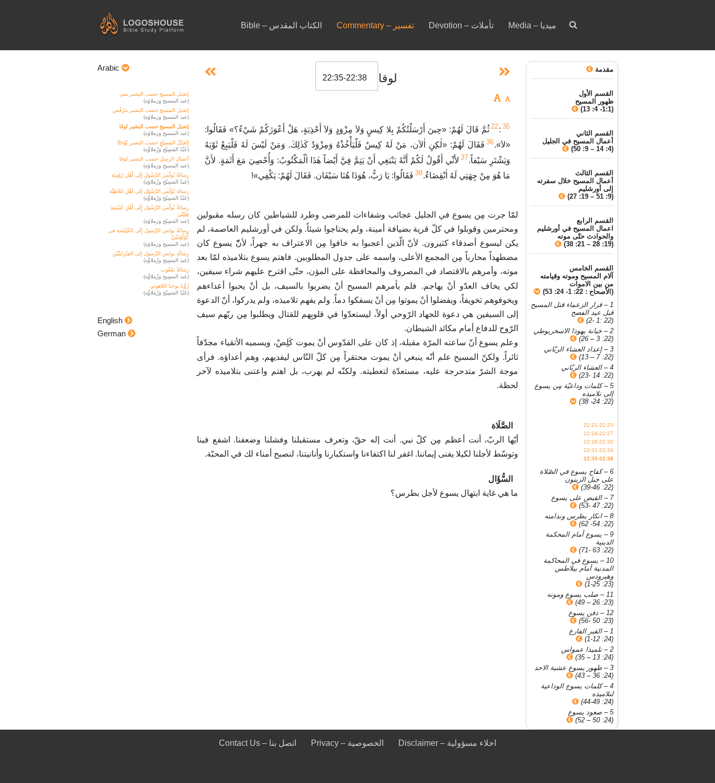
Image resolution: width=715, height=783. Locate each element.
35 (506, 126)
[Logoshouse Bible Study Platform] (160, 25)
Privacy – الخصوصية (347, 743)
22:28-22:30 (598, 442)
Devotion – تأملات (461, 25)
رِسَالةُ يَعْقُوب (175, 270)
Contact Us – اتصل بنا (257, 743)
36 (490, 142)
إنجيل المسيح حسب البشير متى (154, 94)
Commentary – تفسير (375, 25)
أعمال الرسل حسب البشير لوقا (154, 159)
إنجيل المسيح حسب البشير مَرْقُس (151, 110)
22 (494, 126)
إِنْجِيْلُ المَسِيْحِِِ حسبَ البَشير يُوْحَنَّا (153, 142)
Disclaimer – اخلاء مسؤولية (447, 743)
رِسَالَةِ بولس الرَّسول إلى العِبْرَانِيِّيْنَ (151, 253)
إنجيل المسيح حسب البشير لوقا (154, 126)
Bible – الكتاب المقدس (281, 25)
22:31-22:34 (598, 450)
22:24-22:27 (598, 433)
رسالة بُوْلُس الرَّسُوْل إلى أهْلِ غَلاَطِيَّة (149, 191)
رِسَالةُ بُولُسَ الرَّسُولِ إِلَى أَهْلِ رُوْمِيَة (150, 175)
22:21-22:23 (598, 425)
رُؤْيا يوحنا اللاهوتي (169, 286)
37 (464, 157)
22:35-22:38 (598, 458)
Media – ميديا (532, 25)
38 (418, 173)
